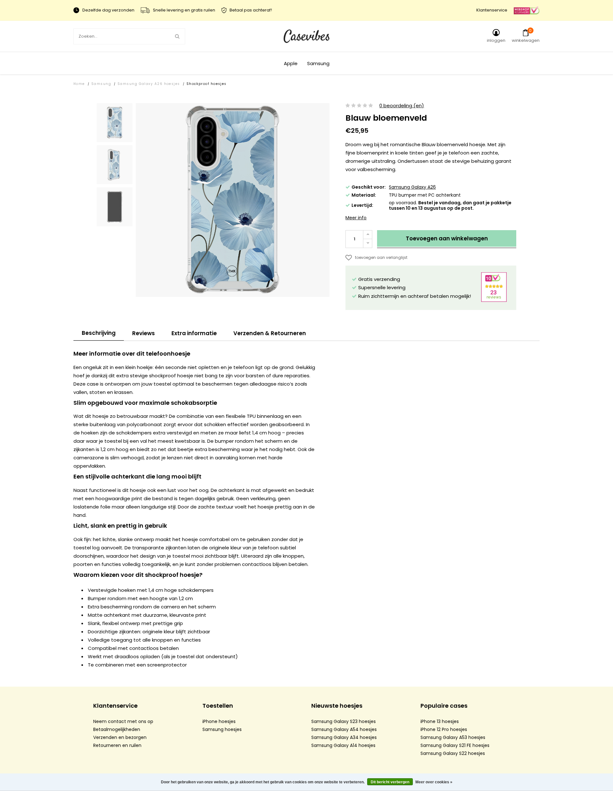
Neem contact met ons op (123, 721)
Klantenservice (491, 10)
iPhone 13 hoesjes (439, 721)
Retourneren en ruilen (117, 745)
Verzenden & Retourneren (269, 333)
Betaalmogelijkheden (116, 729)
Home (79, 83)
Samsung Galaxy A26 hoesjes (148, 83)
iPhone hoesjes (219, 721)
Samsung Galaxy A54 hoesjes (344, 729)
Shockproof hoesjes (206, 83)
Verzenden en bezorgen (120, 737)
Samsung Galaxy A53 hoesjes (452, 737)
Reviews (143, 333)
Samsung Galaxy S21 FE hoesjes (454, 745)
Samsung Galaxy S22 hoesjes (452, 753)
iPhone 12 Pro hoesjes (443, 729)
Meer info (356, 218)
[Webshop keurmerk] (527, 10)
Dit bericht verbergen (390, 782)
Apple (291, 63)
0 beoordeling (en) (401, 106)
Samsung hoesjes (222, 729)
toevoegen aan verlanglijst (381, 257)
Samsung (318, 63)
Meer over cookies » (433, 782)
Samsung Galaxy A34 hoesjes (344, 737)
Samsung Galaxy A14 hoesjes (343, 745)
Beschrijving (99, 333)
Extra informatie (194, 333)
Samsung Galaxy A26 (412, 187)
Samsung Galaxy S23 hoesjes (343, 721)
